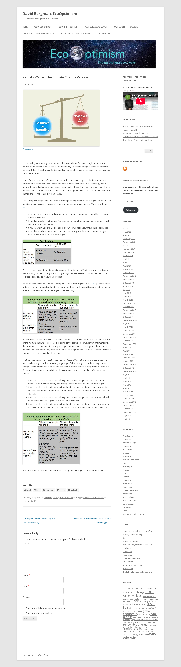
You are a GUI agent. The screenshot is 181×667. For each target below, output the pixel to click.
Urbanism (127, 507)
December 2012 (129, 402)
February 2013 (129, 395)
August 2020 (128, 255)
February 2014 (129, 357)
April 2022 (127, 235)
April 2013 (127, 388)
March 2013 (128, 391)
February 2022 (129, 238)
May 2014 (127, 347)
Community (128, 446)
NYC (156, 620)
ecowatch (134, 600)
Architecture (128, 436)
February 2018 (129, 303)
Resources (127, 487)
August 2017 (128, 323)
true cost (145, 634)
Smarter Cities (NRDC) (132, 558)
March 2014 (128, 354)
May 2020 (127, 262)
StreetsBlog (128, 561)
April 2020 (127, 266)
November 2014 (129, 337)
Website (26, 597)
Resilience (127, 483)
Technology (128, 493)
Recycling (127, 480)
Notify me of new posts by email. (41, 613)
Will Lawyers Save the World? (135, 133)
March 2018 (128, 300)
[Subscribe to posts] (125, 170)
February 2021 (129, 249)
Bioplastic (127, 439)
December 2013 (129, 364)
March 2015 (128, 327)
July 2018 (126, 289)
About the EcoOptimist (68, 27)
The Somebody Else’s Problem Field (138, 126)
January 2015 (128, 330)
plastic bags (126, 622)
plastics (135, 621)
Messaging (127, 456)
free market (145, 608)
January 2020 (128, 272)
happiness (88, 497)
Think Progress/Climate (133, 565)
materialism (147, 619)
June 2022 (127, 232)
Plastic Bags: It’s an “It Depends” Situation (140, 136)
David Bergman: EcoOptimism (50, 13)
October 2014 (128, 340)
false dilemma (141, 604)
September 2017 (130, 320)
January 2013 (128, 398)
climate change (129, 442)
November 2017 (129, 313)
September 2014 (130, 344)
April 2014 (127, 351)
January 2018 (128, 306)
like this (26, 207)
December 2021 (129, 242)
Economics (127, 449)
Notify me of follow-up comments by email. (46, 608)
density (126, 599)
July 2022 (126, 228)
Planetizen (127, 551)
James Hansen (137, 617)
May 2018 (127, 293)
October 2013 (128, 368)
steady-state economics (138, 627)
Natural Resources (131, 459)
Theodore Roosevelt (129, 631)
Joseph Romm (147, 617)
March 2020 (128, 269)
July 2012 (126, 419)
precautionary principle (149, 622)
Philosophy (49, 497)
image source (28, 149)
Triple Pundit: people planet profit (137, 572)
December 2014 (129, 334)
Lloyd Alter (135, 619)
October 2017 (128, 317)
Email (26, 586)
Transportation (129, 500)
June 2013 (127, 381)
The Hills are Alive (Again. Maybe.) (137, 140)
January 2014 (128, 361)
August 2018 (128, 286)
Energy (126, 453)
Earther (146, 599)
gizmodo (139, 611)
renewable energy (135, 624)
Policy (56, 497)
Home (25, 27)
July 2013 (126, 378)
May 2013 (127, 385)
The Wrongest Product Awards (75, 33)
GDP (153, 607)
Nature (126, 463)
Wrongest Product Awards (134, 514)
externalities (130, 604)
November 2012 (129, 405)
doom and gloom (136, 599)
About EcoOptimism (42, 27)
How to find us (103, 33)
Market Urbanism (130, 541)
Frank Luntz (136, 608)
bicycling (126, 588)
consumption (138, 593)
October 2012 (128, 408)
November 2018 (129, 279)
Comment (28, 543)
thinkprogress (141, 631)
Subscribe (130, 209)
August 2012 (128, 415)
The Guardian (153, 629)
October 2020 (128, 252)
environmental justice (148, 601)
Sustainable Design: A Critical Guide (39, 33)
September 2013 (130, 371)
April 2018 (127, 296)
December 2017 (129, 310)
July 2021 (126, 245)
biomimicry (142, 588)
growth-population (143, 614)
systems (145, 629)
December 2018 (129, 276)
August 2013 (128, 374)
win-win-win (98, 497)
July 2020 (126, 259)
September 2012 (130, 412)
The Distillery (128, 497)
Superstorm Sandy (132, 628)
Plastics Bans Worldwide (96, 27)
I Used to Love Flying (131, 130)
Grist (125, 538)
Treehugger (128, 568)
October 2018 (128, 283)
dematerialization (149, 597)
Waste (126, 510)
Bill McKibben (133, 588)
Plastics (126, 470)
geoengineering (129, 611)
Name (26, 575)
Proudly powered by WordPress (35, 655)
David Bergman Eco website (126, 27)
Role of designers (130, 490)
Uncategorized (66, 497)
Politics (126, 476)
